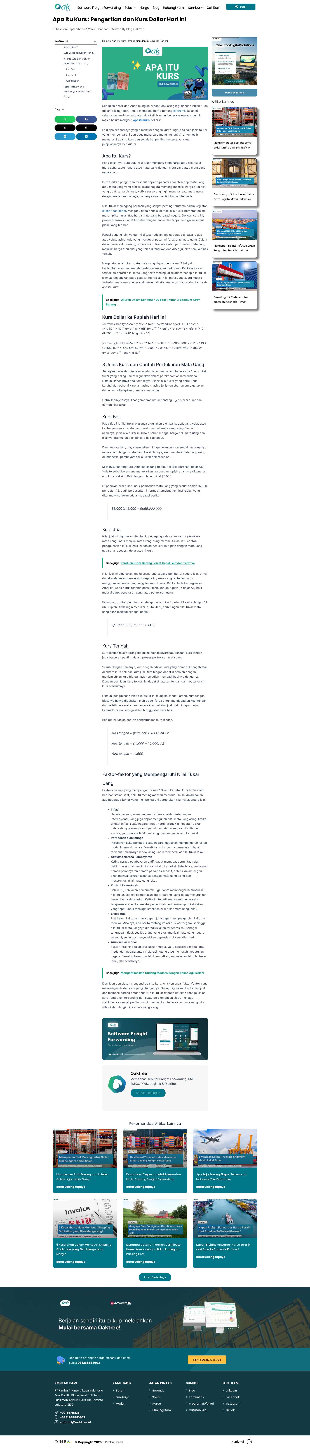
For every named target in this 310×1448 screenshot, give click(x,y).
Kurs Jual (71, 75)
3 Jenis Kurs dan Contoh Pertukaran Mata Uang (77, 61)
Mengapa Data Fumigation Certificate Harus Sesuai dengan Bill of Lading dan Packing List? (153, 1249)
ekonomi (179, 110)
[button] (95, 41)
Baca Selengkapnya (70, 1187)
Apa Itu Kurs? (71, 47)
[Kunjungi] (249, 1441)
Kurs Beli (70, 69)
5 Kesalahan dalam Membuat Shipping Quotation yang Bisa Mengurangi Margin (83, 1249)
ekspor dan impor (114, 211)
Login (243, 7)
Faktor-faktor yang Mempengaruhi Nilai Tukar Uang (78, 91)
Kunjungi (237, 1442)
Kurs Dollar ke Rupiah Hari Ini (79, 52)
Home (105, 40)
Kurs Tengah (72, 80)
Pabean (103, 29)
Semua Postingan (148, 1093)
